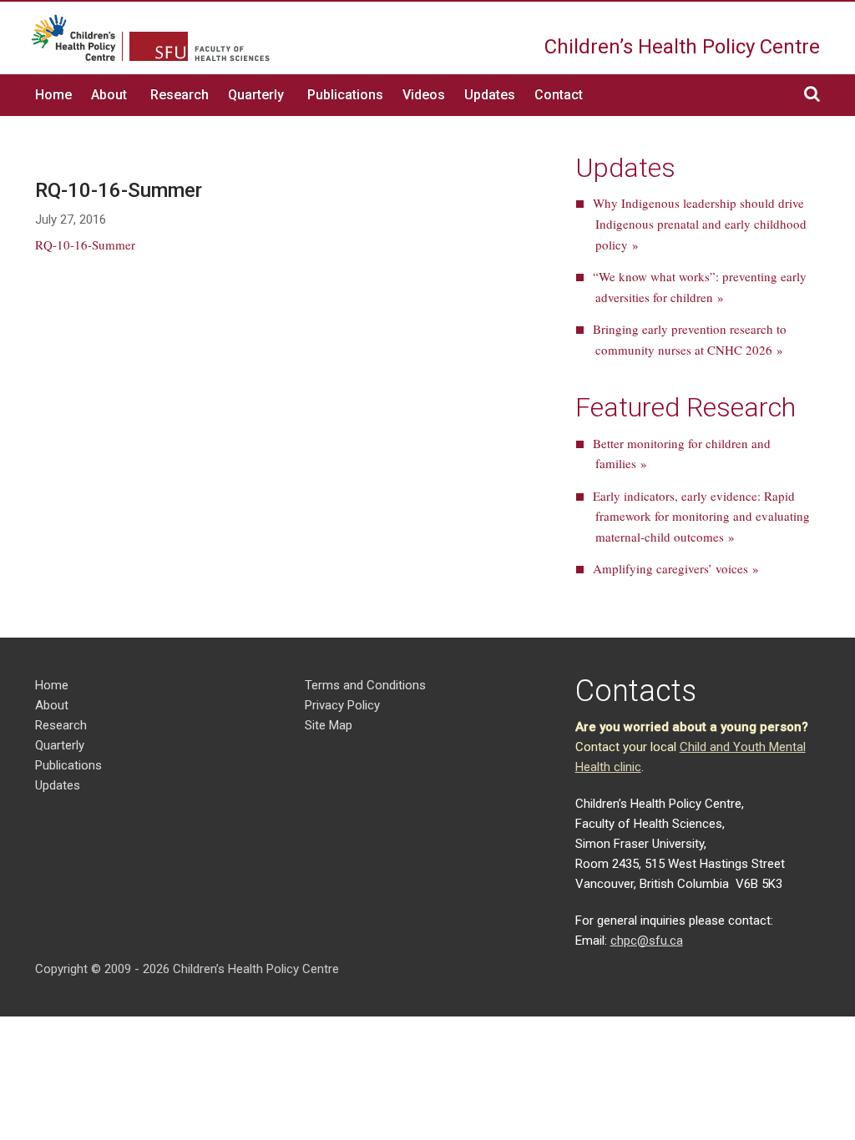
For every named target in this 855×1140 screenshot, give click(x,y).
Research (179, 95)
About (109, 95)
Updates (489, 95)
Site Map (328, 725)
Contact (558, 95)
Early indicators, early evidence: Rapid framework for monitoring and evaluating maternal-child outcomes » (701, 516)
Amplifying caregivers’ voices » (676, 568)
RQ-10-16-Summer (85, 244)
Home (53, 95)
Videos (423, 95)
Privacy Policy (342, 705)
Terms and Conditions (365, 685)
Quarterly (256, 95)
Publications (345, 95)
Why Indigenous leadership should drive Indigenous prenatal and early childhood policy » (699, 223)
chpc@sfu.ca (646, 940)
